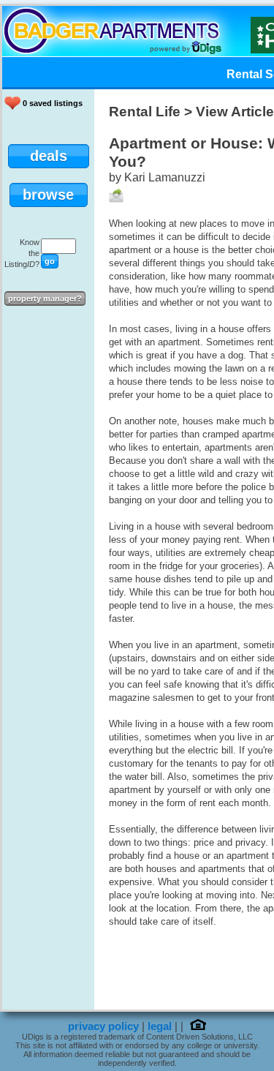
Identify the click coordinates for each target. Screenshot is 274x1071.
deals (48, 156)
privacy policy (103, 1026)
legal (160, 1026)
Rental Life (144, 111)
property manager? (45, 298)
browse (48, 195)
